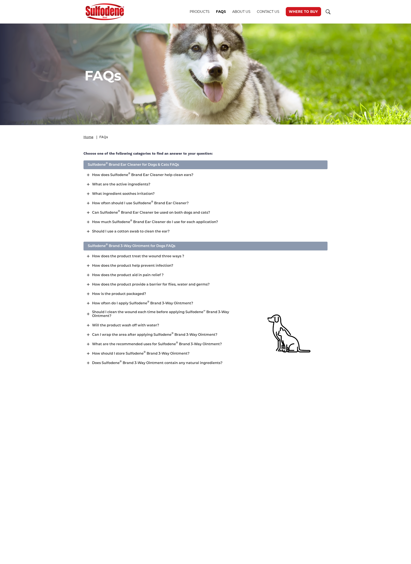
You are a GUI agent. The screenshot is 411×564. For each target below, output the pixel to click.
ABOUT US (241, 12)
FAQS (221, 12)
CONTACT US (268, 12)
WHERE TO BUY (303, 12)
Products (200, 12)
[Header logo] (101, 11)
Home (88, 137)
